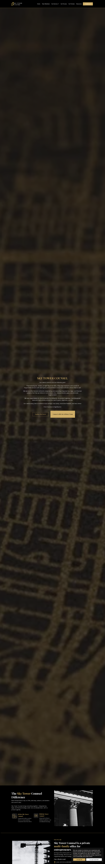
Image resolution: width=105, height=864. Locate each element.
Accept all (79, 859)
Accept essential (94, 859)
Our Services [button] (54, 4)
